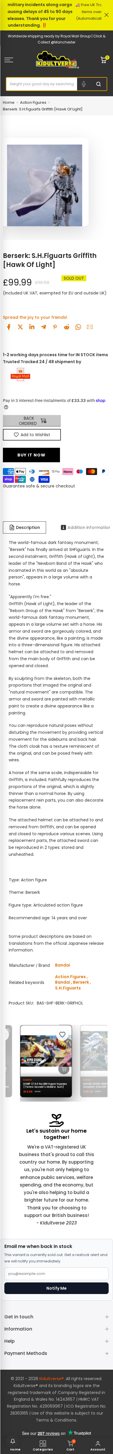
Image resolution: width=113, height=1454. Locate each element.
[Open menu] (15, 60)
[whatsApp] (78, 327)
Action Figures (33, 102)
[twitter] (20, 327)
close (106, 15)
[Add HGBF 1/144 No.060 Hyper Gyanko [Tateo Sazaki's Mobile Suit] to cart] (61, 1068)
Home (8, 102)
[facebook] (8, 327)
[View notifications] (13, 1441)
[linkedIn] (32, 327)
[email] (90, 327)
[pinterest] (55, 327)
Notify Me (56, 1288)
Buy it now (31, 455)
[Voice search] (83, 84)
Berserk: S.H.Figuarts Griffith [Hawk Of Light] (43, 109)
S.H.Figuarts (68, 988)
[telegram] (43, 327)
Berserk (81, 982)
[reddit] (66, 327)
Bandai (62, 982)
